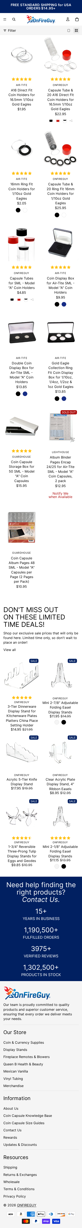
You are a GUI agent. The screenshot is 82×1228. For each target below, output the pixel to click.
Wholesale (11, 1181)
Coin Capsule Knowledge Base (27, 1115)
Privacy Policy (14, 1196)
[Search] (14, 19)
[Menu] (5, 19)
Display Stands (15, 1049)
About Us (10, 1108)
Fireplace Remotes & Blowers (26, 1057)
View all (9, 650)
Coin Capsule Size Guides (23, 1123)
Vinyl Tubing (13, 1078)
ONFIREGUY (26, 1205)
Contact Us (12, 1130)
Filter (12, 30)
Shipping (10, 1167)
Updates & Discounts (20, 1144)
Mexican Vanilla (15, 1071)
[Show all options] (71, 120)
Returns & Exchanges (20, 1174)
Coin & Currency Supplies (23, 1042)
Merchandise (13, 1085)
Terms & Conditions (18, 1189)
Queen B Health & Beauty (23, 1064)
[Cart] (77, 19)
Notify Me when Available (60, 495)
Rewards (10, 1137)
